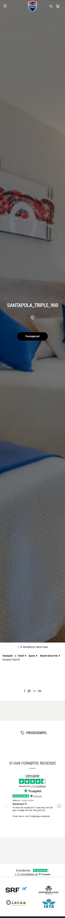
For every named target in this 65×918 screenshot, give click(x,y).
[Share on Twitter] (29, 691)
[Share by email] (39, 691)
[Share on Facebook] (24, 691)
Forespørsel (33, 336)
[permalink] (34, 691)
